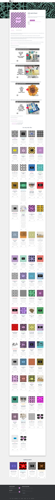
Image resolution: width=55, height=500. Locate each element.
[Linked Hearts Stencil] (40, 185)
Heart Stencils (23, 349)
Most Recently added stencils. (14, 119)
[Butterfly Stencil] (40, 258)
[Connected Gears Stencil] (23, 133)
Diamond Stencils (31, 331)
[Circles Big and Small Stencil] (31, 208)
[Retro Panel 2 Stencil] (15, 167)
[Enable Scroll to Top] (54, 499)
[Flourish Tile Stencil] (31, 234)
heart (29, 22)
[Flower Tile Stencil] (15, 293)
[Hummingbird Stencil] (31, 293)
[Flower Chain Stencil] (40, 133)
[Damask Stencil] (31, 133)
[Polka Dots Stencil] (40, 150)
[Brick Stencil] (15, 362)
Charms (40, 383)
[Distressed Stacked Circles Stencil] (15, 327)
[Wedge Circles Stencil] (31, 378)
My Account (22, 498)
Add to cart (32, 20)
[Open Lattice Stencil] (31, 416)
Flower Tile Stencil (14, 298)
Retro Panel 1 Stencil (23, 298)
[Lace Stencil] (15, 310)
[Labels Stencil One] (23, 438)
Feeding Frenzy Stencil (13, 471)
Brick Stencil (15, 367)
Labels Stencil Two (40, 421)
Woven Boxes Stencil (32, 471)
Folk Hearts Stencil (14, 384)
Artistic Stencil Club (14, 123)
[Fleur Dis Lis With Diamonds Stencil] (31, 327)
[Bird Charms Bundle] (40, 234)
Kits (29, 189)
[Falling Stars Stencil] (40, 327)
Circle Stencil (32, 173)
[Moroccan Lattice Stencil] (23, 362)
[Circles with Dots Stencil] (31, 258)
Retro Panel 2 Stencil (15, 172)
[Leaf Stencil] (40, 310)
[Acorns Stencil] (41, 466)
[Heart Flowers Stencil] (15, 416)
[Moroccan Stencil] (23, 258)
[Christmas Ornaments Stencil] (23, 466)
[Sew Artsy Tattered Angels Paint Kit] (23, 399)
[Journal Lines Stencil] (15, 438)
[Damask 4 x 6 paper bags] (31, 310)
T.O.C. (19, 498)
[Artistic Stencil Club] (23, 185)
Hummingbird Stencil (31, 298)
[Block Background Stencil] (23, 167)
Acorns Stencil (41, 472)
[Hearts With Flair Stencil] (23, 276)
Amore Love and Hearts (17, 11)
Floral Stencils (22, 154)
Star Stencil (16, 239)
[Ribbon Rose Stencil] (15, 133)
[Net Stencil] (15, 399)
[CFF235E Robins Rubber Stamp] (15, 344)
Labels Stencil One (23, 443)
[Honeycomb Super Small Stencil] (40, 362)
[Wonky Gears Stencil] (15, 208)
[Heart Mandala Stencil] (23, 344)
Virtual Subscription (14, 124)
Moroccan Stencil (23, 263)
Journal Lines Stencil (15, 443)
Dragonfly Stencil (40, 281)
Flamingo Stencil (40, 404)
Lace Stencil (14, 315)
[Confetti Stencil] (15, 150)
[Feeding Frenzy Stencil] (13, 466)
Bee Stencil (40, 214)
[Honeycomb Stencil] (31, 150)
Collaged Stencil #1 (40, 349)
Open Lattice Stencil (31, 421)
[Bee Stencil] (40, 208)
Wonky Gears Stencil (14, 213)
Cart (27, 498)
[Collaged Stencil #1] (40, 344)
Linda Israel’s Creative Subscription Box (23, 215)
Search (19, 488)
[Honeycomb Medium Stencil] (15, 185)
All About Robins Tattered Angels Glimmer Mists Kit (31, 192)
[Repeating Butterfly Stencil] (31, 399)
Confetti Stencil (15, 155)
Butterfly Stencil (40, 263)
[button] (24, 13)
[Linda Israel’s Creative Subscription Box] (23, 208)
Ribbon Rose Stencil (14, 139)
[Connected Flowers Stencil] (15, 276)
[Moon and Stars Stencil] (15, 234)
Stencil (15, 154)
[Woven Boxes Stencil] (32, 466)
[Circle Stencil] (31, 167)
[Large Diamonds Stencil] (15, 258)
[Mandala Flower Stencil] (23, 310)
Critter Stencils (31, 297)
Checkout (25, 498)
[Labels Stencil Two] (40, 416)
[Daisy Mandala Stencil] (23, 234)
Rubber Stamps (13, 11)
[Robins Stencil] (23, 378)
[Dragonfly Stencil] (40, 276)
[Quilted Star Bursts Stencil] (40, 167)
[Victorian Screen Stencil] (23, 150)
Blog (29, 498)
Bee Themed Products (32, 154)
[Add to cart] (25, 144)
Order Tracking (16, 498)
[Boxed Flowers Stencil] (31, 344)
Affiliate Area (32, 498)
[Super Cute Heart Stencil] (23, 327)
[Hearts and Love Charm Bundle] (40, 378)
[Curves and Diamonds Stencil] (31, 276)
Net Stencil (14, 405)
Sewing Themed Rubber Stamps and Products (23, 404)
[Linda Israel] (11, 1)
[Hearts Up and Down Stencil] (40, 293)
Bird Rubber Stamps (16, 349)
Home (11, 11)
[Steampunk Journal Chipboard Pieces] (23, 416)
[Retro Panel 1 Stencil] (23, 293)
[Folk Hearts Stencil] (15, 378)
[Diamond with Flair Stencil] (31, 362)
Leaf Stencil (40, 315)
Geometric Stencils (40, 154)
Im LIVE (12, 498)
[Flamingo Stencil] (40, 399)
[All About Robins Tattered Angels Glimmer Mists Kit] (31, 185)
